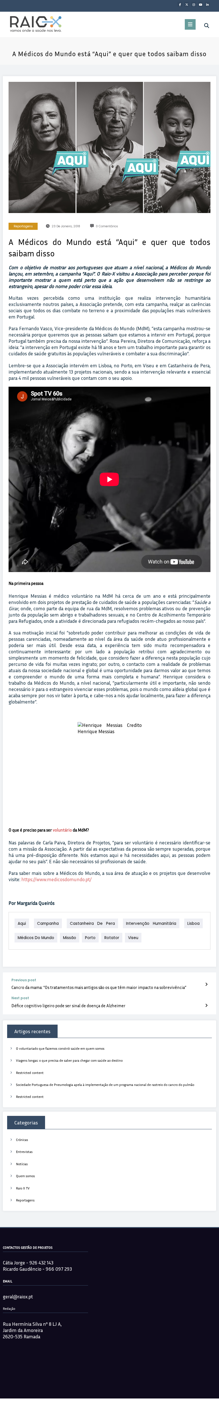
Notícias (22, 1164)
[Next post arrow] (206, 1005)
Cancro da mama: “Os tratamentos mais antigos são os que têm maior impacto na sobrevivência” (98, 987)
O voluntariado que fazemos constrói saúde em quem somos (60, 1048)
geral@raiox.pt (18, 1297)
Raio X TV (23, 1188)
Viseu (133, 937)
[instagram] (193, 4)
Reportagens (23, 226)
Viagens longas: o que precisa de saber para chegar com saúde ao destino (69, 1060)
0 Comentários (107, 226)
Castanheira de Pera (92, 923)
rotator (111, 937)
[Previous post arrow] (206, 984)
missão (69, 937)
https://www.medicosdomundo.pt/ (56, 879)
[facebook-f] (179, 4)
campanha (48, 923)
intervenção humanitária (151, 923)
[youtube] (200, 4)
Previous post (23, 980)
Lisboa (193, 923)
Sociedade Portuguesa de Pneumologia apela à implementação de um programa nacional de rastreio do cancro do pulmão (105, 1085)
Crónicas (22, 1140)
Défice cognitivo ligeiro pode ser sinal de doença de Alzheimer (68, 1005)
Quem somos (25, 1176)
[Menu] (190, 24)
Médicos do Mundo (36, 937)
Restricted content (30, 1073)
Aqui (22, 923)
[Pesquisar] (206, 26)
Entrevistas (24, 1152)
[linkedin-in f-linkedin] (207, 4)
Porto (90, 937)
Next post (20, 998)
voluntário (62, 829)
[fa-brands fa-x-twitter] (186, 4)
